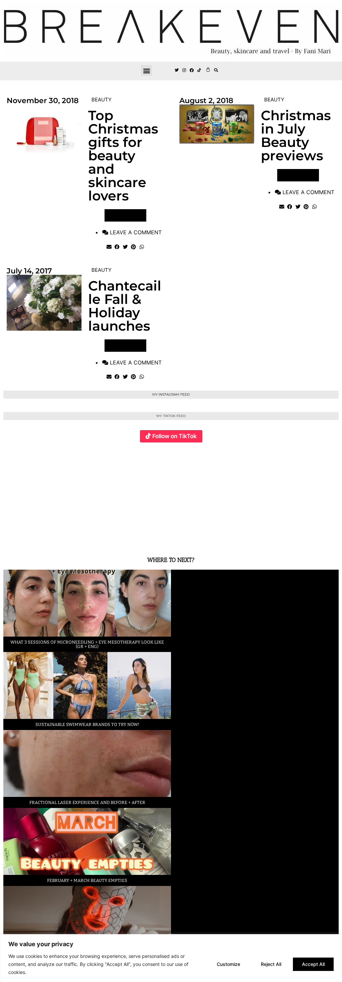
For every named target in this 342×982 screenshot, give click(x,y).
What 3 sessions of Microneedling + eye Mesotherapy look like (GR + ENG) (87, 644)
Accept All (313, 964)
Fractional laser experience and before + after (87, 802)
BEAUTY (102, 99)
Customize (228, 964)
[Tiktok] (199, 70)
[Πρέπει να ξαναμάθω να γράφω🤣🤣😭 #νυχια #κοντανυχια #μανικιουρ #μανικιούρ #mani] (310, 495)
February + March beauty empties (87, 880)
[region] (171, 958)
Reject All (271, 964)
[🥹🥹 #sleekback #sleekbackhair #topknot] (255, 495)
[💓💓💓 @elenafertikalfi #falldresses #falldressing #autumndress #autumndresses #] (143, 495)
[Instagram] (184, 70)
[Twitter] (176, 70)
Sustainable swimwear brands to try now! (87, 724)
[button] (146, 70)
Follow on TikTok (174, 436)
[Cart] (208, 69)
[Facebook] (192, 70)
